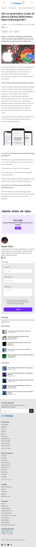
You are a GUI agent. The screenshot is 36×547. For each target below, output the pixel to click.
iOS (11, 31)
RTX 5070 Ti (4, 472)
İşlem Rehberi (5, 520)
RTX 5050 (3, 455)
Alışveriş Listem (5, 496)
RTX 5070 (3, 470)
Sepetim (3, 494)
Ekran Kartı (4, 436)
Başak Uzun (7, 246)
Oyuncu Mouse (5, 443)
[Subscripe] (31, 411)
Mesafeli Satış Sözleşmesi (8, 525)
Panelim (3, 489)
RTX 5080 (3, 474)
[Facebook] (2, 257)
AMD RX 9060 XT (5, 462)
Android (16, 31)
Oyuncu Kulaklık (5, 441)
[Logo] (18, 3)
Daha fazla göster (6, 448)
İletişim (3, 503)
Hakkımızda (4, 506)
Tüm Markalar (5, 518)
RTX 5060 (3, 458)
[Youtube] (8, 545)
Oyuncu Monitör (5, 445)
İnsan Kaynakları (6, 508)
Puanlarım (4, 491)
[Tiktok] (11, 545)
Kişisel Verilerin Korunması (8, 515)
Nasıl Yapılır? (12, 8)
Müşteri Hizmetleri (6, 487)
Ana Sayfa (4, 8)
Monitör (3, 429)
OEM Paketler (5, 424)
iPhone (3, 153)
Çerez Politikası (5, 522)
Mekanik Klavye (5, 438)
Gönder (18, 309)
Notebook (4, 427)
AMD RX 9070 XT (5, 465)
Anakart (3, 431)
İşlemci (3, 434)
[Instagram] (5, 257)
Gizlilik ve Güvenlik (6, 511)
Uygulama (5, 31)
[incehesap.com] (17, 416)
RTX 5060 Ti (4, 460)
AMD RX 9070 (5, 467)
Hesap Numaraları (6, 513)
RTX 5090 (3, 477)
